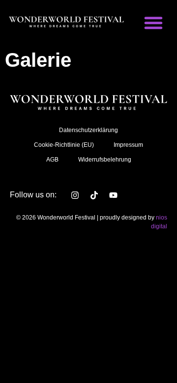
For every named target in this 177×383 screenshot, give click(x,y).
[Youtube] (113, 195)
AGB (52, 159)
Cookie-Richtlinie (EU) (64, 144)
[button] (153, 22)
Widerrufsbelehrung (104, 159)
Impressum (128, 144)
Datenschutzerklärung (88, 130)
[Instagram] (74, 195)
